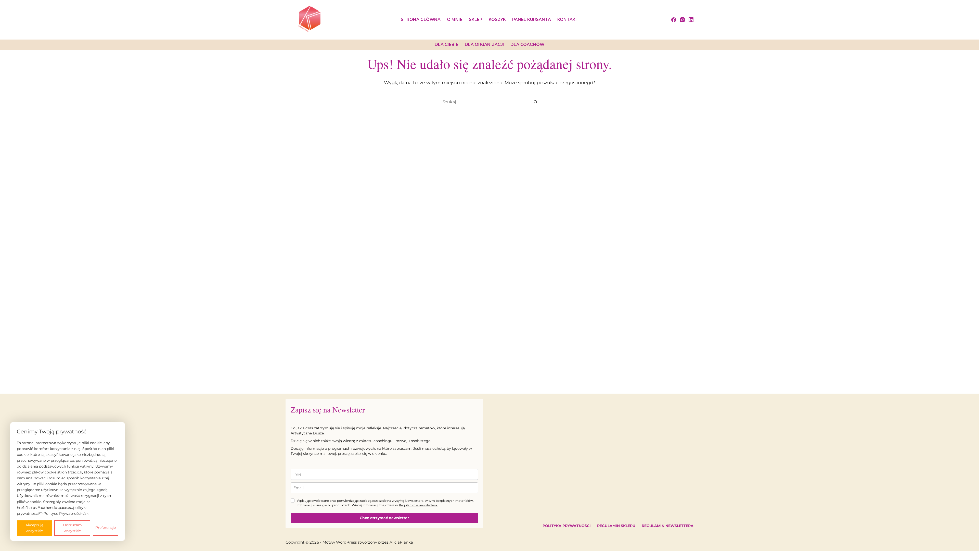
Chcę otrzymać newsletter (384, 518)
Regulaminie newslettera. (418, 505)
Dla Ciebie (446, 44)
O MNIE (454, 19)
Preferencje (105, 527)
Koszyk (497, 19)
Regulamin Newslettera (667, 525)
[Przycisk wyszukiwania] (535, 102)
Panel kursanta (531, 19)
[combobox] (485, 102)
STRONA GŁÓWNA (421, 19)
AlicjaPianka (401, 542)
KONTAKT (567, 19)
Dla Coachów (527, 44)
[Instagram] (682, 19)
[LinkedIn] (691, 19)
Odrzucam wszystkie (72, 528)
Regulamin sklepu (616, 525)
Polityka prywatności (567, 525)
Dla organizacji (484, 44)
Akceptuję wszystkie (34, 528)
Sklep (475, 19)
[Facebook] (673, 19)
